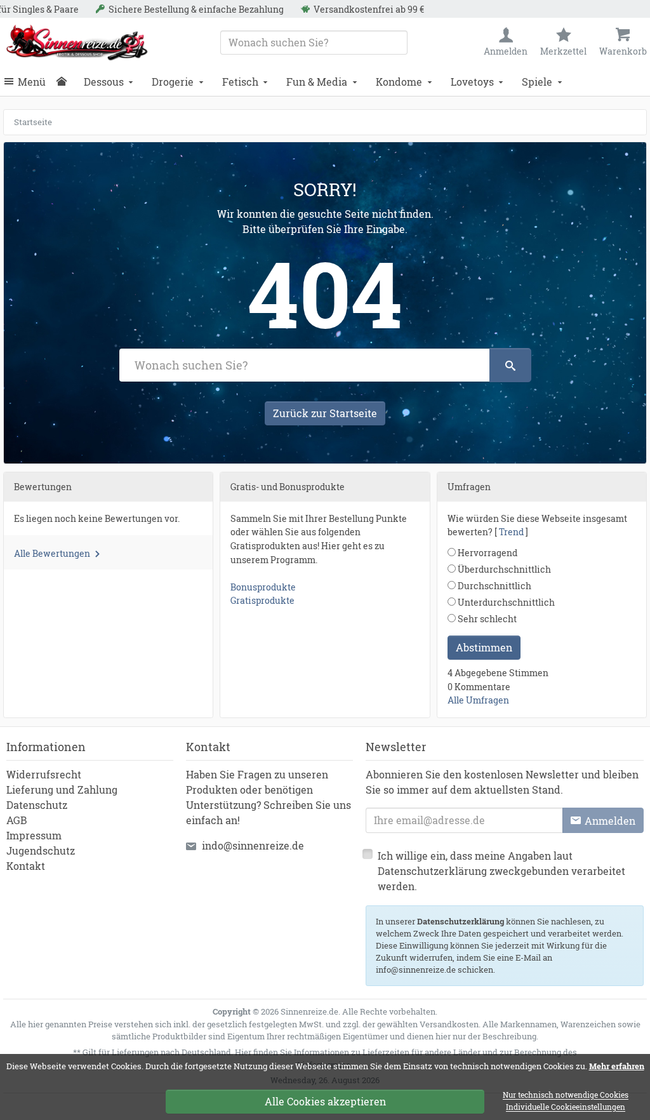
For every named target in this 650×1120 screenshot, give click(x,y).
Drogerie (173, 81)
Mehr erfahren (616, 1066)
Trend (511, 532)
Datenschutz (36, 804)
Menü (32, 81)
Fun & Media (316, 81)
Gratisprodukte (262, 600)
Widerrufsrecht (43, 774)
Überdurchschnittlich (503, 569)
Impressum (34, 835)
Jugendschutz (40, 850)
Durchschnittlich (493, 586)
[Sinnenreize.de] (76, 42)
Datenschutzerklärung (460, 921)
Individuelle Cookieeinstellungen (565, 1107)
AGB (16, 820)
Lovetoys (472, 81)
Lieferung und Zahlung (61, 789)
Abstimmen (484, 647)
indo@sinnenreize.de (253, 845)
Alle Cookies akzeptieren (325, 1101)
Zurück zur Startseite (325, 413)
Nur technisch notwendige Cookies (565, 1095)
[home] (64, 82)
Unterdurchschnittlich (505, 602)
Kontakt (25, 865)
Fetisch (240, 81)
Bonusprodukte (263, 587)
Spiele (537, 81)
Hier (243, 1052)
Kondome (399, 81)
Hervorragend (486, 553)
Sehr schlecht (486, 619)
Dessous (104, 81)
